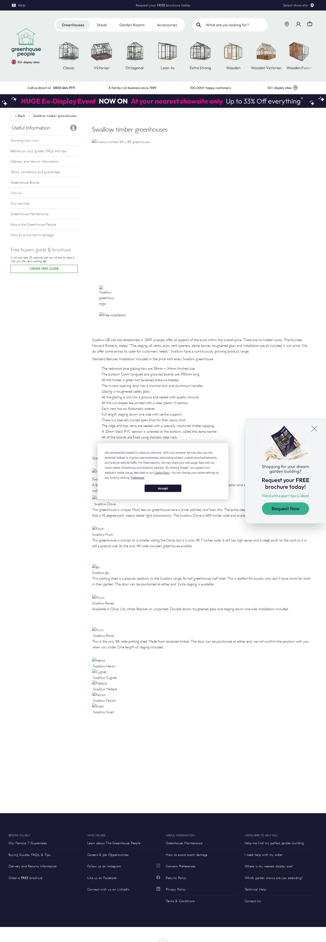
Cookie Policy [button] (162, 472)
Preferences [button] (137, 477)
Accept (163, 488)
